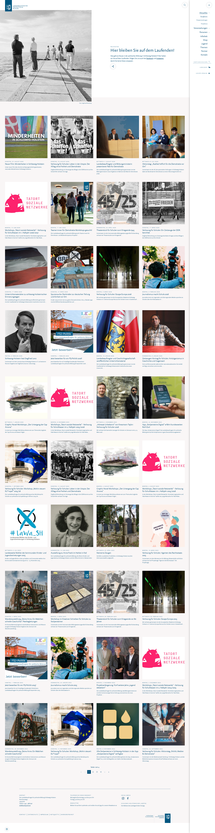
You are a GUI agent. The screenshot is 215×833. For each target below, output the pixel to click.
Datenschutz (33, 814)
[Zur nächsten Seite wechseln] (105, 772)
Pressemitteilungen (201, 20)
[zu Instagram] (123, 798)
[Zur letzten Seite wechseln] (109, 772)
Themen (203, 47)
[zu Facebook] (128, 798)
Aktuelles (203, 13)
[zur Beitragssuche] (184, 5)
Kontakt (204, 55)
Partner (204, 51)
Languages (203, 67)
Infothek (203, 36)
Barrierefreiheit (67, 814)
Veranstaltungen (200, 28)
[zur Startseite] (107, 5)
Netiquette (54, 814)
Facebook (149, 58)
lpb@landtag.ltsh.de (25, 805)
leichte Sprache (201, 73)
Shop (205, 40)
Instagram (160, 58)
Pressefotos (204, 24)
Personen (203, 32)
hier (101, 805)
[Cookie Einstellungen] (7, 829)
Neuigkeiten (203, 16)
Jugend (204, 44)
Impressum (44, 814)
